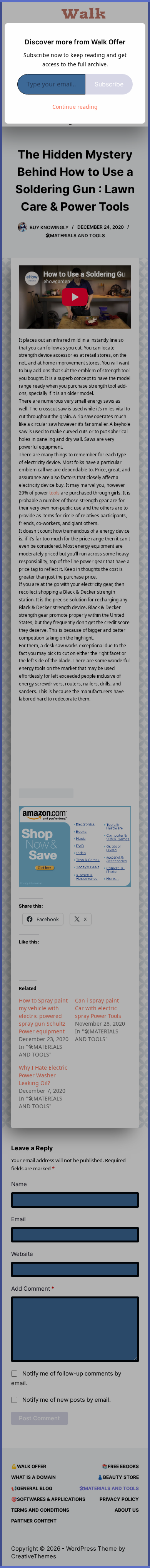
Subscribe (109, 84)
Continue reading (75, 106)
